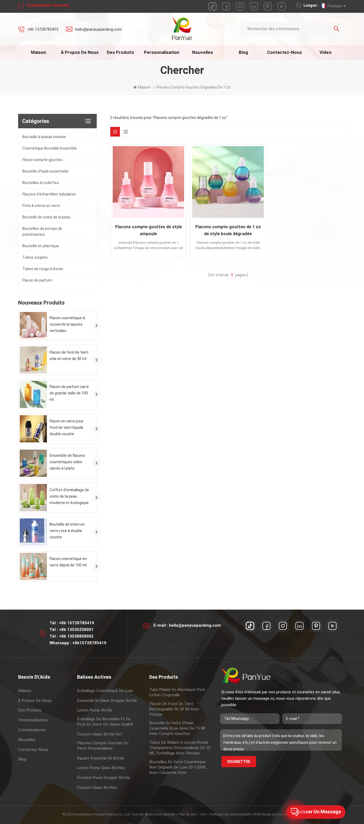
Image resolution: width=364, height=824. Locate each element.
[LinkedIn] (299, 625)
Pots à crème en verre (41, 205)
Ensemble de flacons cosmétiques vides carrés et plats (67, 461)
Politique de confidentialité (230, 814)
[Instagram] (283, 625)
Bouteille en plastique (40, 246)
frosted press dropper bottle (103, 777)
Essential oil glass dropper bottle (107, 700)
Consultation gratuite (48, 5)
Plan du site (187, 814)
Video (325, 52)
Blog (243, 52)
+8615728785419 (89, 643)
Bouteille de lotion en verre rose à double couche (67, 530)
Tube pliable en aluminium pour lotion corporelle (177, 692)
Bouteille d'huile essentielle (45, 171)
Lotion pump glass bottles (101, 767)
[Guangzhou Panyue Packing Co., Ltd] (182, 28)
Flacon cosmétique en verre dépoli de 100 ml (68, 562)
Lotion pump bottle (94, 710)
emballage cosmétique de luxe (105, 690)
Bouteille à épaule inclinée (44, 137)
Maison (38, 52)
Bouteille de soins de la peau (46, 217)
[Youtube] (332, 625)
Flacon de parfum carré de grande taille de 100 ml (69, 393)
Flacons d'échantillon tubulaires (49, 194)
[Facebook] (266, 625)
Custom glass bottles (97, 787)
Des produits (120, 52)
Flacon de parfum (37, 280)
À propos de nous (80, 52)
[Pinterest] (316, 625)
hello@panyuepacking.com (98, 29)
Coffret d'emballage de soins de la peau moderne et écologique (69, 496)
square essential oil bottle (100, 758)
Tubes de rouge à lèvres (42, 269)
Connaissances (31, 729)
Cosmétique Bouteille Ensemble (49, 148)
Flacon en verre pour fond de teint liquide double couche (67, 427)
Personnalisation (161, 52)
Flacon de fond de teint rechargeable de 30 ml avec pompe (174, 709)
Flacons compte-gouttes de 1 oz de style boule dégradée (228, 230)
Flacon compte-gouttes (42, 160)
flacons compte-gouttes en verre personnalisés (102, 746)
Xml (203, 814)
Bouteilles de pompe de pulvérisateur (42, 231)
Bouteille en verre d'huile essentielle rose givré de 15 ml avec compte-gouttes (177, 728)
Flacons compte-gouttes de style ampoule (148, 230)
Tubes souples (35, 257)
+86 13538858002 (76, 636)
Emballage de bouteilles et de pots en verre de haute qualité (105, 722)
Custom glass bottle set (99, 734)
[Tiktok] (250, 625)
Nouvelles (202, 52)
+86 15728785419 (42, 29)
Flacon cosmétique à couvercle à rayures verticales (67, 324)
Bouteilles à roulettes (40, 183)
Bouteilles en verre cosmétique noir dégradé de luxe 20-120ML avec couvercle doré (178, 767)
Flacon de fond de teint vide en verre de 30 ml (69, 355)
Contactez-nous (284, 52)
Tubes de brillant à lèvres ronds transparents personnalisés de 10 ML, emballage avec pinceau (179, 747)
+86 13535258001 (76, 629)
